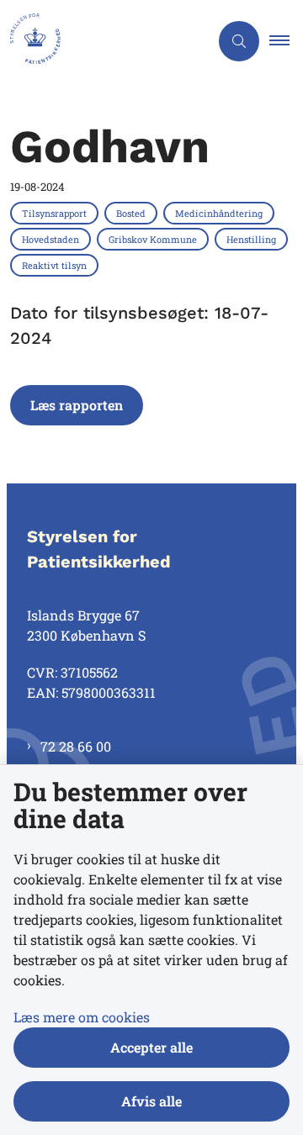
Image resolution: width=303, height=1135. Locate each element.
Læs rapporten (76, 405)
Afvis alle (151, 1101)
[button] (286, 41)
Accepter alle (151, 1047)
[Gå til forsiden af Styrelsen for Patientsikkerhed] (104, 41)
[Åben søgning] (239, 41)
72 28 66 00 (75, 746)
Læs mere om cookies (81, 1017)
